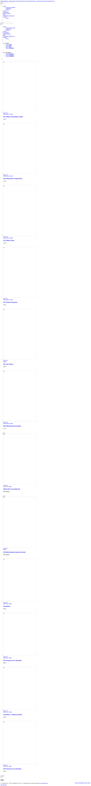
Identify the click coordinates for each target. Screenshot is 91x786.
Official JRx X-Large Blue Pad (11, 489)
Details (11, 114)
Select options (6, 114)
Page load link (4, 784)
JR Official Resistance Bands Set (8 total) (14, 552)
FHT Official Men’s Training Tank (12, 178)
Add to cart (5, 486)
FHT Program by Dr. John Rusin (12, 660)
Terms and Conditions (79, 782)
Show (9, 53)
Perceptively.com (44, 783)
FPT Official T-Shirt (8, 240)
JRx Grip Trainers (8, 364)
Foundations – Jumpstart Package (12, 714)
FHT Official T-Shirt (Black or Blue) (13, 116)
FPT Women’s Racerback (10, 302)
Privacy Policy (87, 782)
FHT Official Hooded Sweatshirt (12, 426)
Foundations (6, 606)
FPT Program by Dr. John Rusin (12, 768)
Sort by (9, 44)
